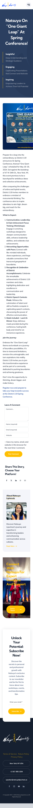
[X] (11, 480)
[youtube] (19, 786)
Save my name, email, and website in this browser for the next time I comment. (16, 445)
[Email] (25, 480)
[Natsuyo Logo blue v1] (9, 3)
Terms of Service (10, 754)
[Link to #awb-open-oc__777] (28, 4)
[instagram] (14, 786)
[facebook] (9, 786)
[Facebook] (6, 480)
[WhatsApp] (20, 480)
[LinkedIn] (16, 480)
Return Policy (23, 754)
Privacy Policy (16, 757)
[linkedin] (24, 786)
